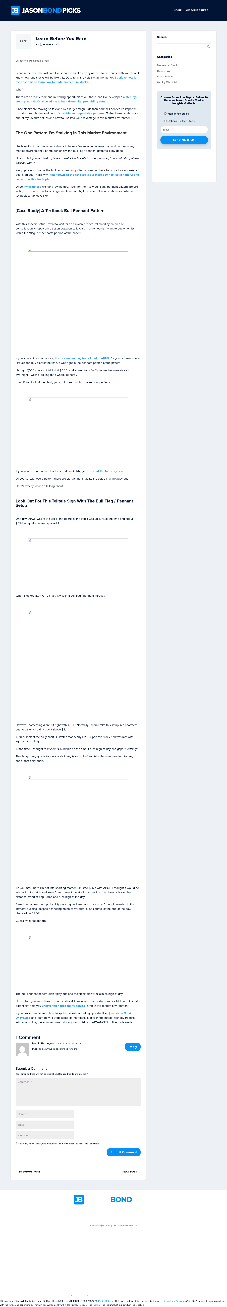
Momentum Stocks (39, 61)
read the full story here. (108, 471)
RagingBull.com (106, 1301)
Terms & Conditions (102, 1295)
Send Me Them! (184, 140)
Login (65, 1295)
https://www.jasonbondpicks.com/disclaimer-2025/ (113, 1225)
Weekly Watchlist (167, 82)
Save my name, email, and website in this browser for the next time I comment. (60, 1143)
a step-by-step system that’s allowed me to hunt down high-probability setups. (76, 99)
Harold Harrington (43, 1043)
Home (178, 10)
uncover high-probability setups (63, 1006)
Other (215, 10)
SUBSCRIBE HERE (196, 10)
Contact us (170, 1295)
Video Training (165, 76)
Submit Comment (124, 1152)
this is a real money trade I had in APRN (82, 358)
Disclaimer (126, 1295)
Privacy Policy (148, 1295)
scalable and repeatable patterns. (82, 113)
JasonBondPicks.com (175, 1301)
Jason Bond (51, 44)
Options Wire (164, 71)
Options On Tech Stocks (181, 121)
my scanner (31, 186)
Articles (79, 1295)
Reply (133, 1046)
